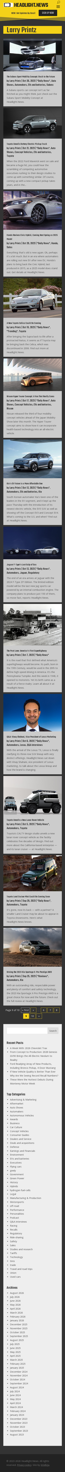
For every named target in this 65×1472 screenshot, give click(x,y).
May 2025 (15, 1352)
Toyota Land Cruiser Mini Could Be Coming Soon (28, 897)
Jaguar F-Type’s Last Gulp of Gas (21, 565)
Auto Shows (16, 1107)
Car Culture (16, 1127)
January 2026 (17, 1320)
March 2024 (16, 1407)
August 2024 (17, 1387)
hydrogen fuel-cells (20, 1190)
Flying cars (16, 1166)
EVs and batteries (36, 85)
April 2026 (15, 1308)
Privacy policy (24, 1465)
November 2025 (19, 1328)
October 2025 (17, 1332)
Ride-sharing (17, 1237)
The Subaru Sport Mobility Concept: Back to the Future (31, 77)
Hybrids (14, 1186)
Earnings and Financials (22, 1150)
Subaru (49, 85)
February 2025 (18, 1363)
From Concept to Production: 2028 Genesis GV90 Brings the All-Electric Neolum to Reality (33, 1055)
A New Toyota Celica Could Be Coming (24, 323)
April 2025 (15, 1355)
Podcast (14, 1217)
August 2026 (17, 1293)
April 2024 (15, 1403)
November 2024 (19, 1375)
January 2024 (17, 1414)
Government (17, 1174)
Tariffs (13, 1253)
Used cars (15, 1276)
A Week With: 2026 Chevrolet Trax (28, 1048)
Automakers (21, 85)
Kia (40, 492)
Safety (13, 1241)
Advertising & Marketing (23, 1099)
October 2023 (17, 1426)
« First (25, 1010)
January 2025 (17, 1367)
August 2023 (17, 1434)
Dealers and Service (20, 1139)
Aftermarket (16, 1103)
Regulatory (33, 573)
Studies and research (21, 1249)
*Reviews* (42, 976)
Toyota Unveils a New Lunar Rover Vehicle (25, 820)
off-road (14, 1206)
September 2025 (19, 1336)
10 (32, 1016)
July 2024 (15, 1391)
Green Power (17, 1178)
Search (53, 1030)
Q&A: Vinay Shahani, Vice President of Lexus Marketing (31, 737)
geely (13, 1170)
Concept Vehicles (23, 152)
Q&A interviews (35, 745)
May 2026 (15, 1304)
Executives (16, 1162)
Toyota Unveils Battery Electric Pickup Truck (27, 144)
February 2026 (18, 1316)
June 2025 (15, 1348)
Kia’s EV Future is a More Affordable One (24, 484)
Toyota (10, 156)
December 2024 (18, 1371)
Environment (17, 1154)
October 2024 (17, 1379)
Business (15, 1123)
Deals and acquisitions (22, 1142)
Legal (13, 1194)
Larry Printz (15, 81)
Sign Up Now (48, 13)
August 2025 (17, 1340)
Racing (13, 1225)
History (14, 1182)
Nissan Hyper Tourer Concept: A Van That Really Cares (30, 396)
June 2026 (15, 1300)
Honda (54, 243)
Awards (14, 1119)
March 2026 (16, 1312)
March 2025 (16, 1359)
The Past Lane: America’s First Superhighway (27, 651)
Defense (14, 1146)
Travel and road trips (21, 1269)
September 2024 (19, 1383)
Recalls (14, 1229)
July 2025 (15, 1344)
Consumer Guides (19, 1135)
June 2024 (15, 1395)
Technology (16, 1257)
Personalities (17, 1213)
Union (13, 1272)
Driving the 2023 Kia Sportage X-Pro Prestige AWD (29, 972)
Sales (9, 247)
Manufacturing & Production (25, 1198)
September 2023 (19, 1430)
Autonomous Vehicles (22, 1115)
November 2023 (19, 1422)
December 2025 (18, 1324)
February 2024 (18, 1411)
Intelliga (45, 1465)
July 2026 (15, 1296)
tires (12, 1261)
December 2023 (18, 1418)
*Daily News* (43, 81)
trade (13, 1265)
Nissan (10, 409)
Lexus (23, 745)
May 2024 (15, 1399)
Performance (17, 1209)
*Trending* (12, 331)
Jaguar (23, 573)
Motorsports (17, 1202)
